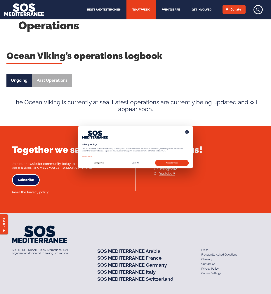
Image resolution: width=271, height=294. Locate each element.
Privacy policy (38, 192)
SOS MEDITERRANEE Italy (126, 272)
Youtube (165, 173)
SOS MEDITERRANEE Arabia (128, 251)
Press (204, 250)
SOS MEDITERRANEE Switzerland (135, 279)
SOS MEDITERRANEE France (129, 258)
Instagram (167, 169)
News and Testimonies (104, 9)
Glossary (206, 259)
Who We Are (171, 9)
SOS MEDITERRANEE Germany (132, 265)
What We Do (141, 9)
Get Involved (201, 9)
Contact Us (208, 264)
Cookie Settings (211, 273)
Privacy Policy (210, 268)
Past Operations (52, 80)
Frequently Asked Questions (219, 254)
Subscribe (26, 180)
